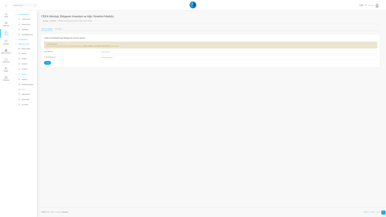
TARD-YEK (6, 26)
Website (366, 212)
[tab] (58, 29)
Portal (372, 212)
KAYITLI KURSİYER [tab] (46, 29)
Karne (378, 212)
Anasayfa (45, 21)
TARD (43, 212)
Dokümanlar (6, 62)
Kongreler (6, 44)
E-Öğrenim (6, 80)
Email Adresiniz (48, 52)
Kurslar (6, 35)
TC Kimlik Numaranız (50, 57)
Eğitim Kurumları (6, 53)
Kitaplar (6, 71)
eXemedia (65, 212)
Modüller (53, 21)
